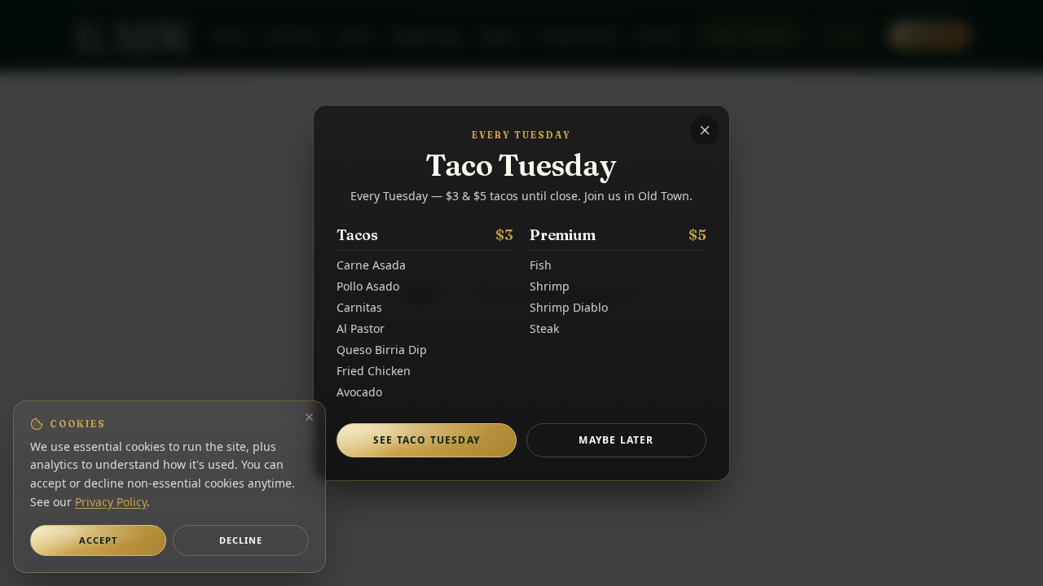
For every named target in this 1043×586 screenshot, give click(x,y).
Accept (98, 540)
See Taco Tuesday (426, 440)
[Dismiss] (309, 417)
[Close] (705, 130)
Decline (241, 540)
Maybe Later (616, 440)
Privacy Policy (111, 501)
